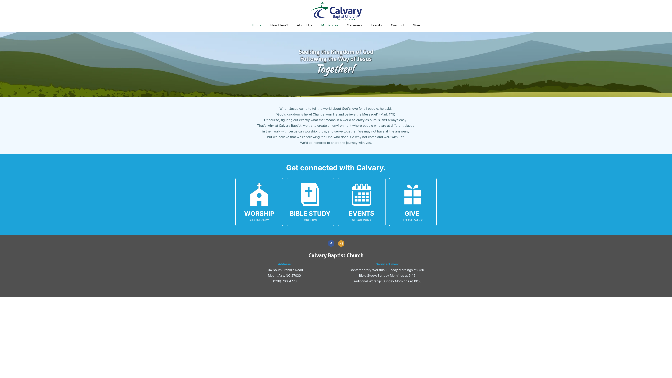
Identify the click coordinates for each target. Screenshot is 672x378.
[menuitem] (256, 25)
